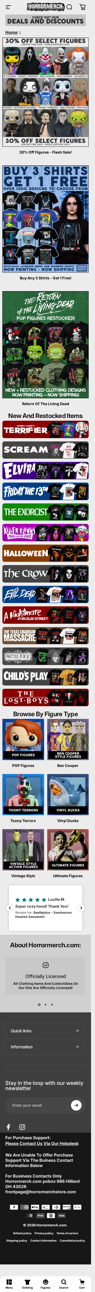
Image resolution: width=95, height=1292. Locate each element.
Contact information (43, 1240)
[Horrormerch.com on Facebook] (8, 1127)
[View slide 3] (52, 1004)
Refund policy (22, 1233)
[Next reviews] (81, 907)
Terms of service (67, 1233)
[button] (45, 908)
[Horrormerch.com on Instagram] (22, 1127)
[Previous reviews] (9, 907)
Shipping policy (16, 1240)
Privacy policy (44, 1233)
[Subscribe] (76, 1105)
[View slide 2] (45, 1004)
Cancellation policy (72, 1240)
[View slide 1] (39, 1004)
